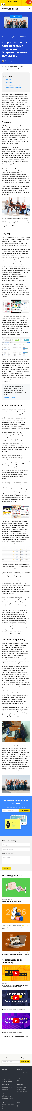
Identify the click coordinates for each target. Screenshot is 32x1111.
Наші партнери (6, 1108)
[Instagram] (3, 1081)
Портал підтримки (21, 1087)
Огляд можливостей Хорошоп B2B (12, 1032)
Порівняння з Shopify (7, 1098)
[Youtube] (11, 1081)
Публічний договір (22, 1091)
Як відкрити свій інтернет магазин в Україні (15, 954)
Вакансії (4, 1076)
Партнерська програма (8, 1104)
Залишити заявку (9, 397)
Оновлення (5, 37)
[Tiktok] (9, 1081)
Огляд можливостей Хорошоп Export (13, 1009)
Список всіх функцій (22, 1072)
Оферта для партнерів (8, 1106)
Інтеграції (19, 1078)
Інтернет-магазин (6, 925)
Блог (3, 1074)
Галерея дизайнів (21, 1074)
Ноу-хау (9, 82)
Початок (9, 79)
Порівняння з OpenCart (8, 1087)
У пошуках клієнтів (13, 85)
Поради (4, 899)
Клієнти (4, 1072)
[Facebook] (7, 1081)
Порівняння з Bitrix (7, 1093)
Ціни (18, 1080)
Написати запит (21, 1089)
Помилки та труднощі (14, 87)
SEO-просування (21, 1076)
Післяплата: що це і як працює (11, 901)
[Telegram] (5, 1081)
